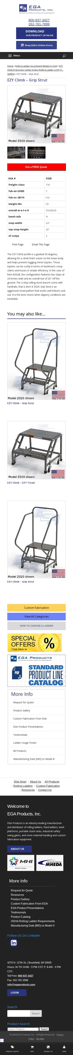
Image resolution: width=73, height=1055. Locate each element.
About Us (17, 848)
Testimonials (20, 734)
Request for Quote (23, 702)
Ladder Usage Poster (24, 742)
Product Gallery (21, 710)
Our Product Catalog (39, 33)
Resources (17, 894)
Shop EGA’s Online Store (38, 45)
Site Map (40, 1038)
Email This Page (40, 244)
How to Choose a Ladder (36, 625)
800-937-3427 (39, 20)
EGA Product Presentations (28, 726)
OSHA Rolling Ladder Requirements (33, 921)
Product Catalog (20, 916)
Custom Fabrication (36, 608)
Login (15, 992)
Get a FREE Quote (36, 166)
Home (10, 66)
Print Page (17, 244)
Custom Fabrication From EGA (30, 718)
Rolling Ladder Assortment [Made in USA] (36, 66)
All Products (19, 750)
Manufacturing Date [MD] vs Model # (33, 759)
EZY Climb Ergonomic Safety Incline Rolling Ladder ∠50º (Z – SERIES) (35, 70)
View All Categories (36, 616)
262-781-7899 (39, 24)
